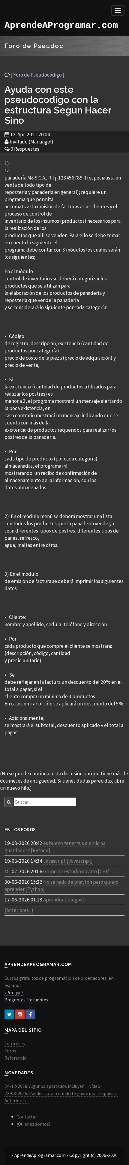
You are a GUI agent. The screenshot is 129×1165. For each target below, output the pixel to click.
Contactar (26, 1117)
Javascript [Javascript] (68, 861)
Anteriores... (16, 1100)
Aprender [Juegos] (63, 899)
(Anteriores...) (18, 910)
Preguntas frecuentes (26, 1000)
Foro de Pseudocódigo (37, 74)
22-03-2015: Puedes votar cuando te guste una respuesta (61, 1093)
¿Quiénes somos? (33, 1124)
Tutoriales (14, 1043)
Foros (10, 1051)
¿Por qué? (13, 992)
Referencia (15, 1058)
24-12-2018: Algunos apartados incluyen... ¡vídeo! (52, 1086)
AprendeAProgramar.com (61, 25)
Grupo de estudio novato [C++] (76, 871)
